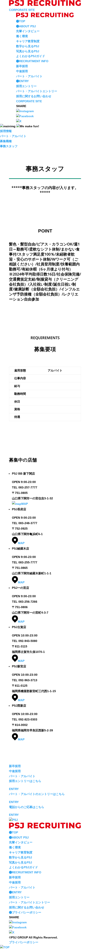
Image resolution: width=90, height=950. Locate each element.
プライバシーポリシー (26, 912)
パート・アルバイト (29, 76)
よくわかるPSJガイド (30, 56)
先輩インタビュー (28, 31)
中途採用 (22, 71)
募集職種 (6, 141)
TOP (22, 21)
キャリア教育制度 (28, 41)
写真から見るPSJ (27, 51)
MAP (24, 503)
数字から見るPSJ (27, 46)
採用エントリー (26, 86)
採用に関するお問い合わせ (33, 96)
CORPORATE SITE (22, 10)
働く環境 (22, 36)
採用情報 (6, 131)
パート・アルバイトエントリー (36, 91)
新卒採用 (22, 66)
